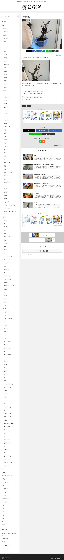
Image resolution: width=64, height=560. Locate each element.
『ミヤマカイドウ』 (7, 545)
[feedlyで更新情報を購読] (40, 141)
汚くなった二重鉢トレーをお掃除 (9, 534)
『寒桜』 (4, 542)
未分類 (25, 106)
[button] (55, 51)
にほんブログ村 (26, 99)
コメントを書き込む (42, 251)
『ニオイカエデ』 (6, 538)
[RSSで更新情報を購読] (43, 141)
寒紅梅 (29, 106)
